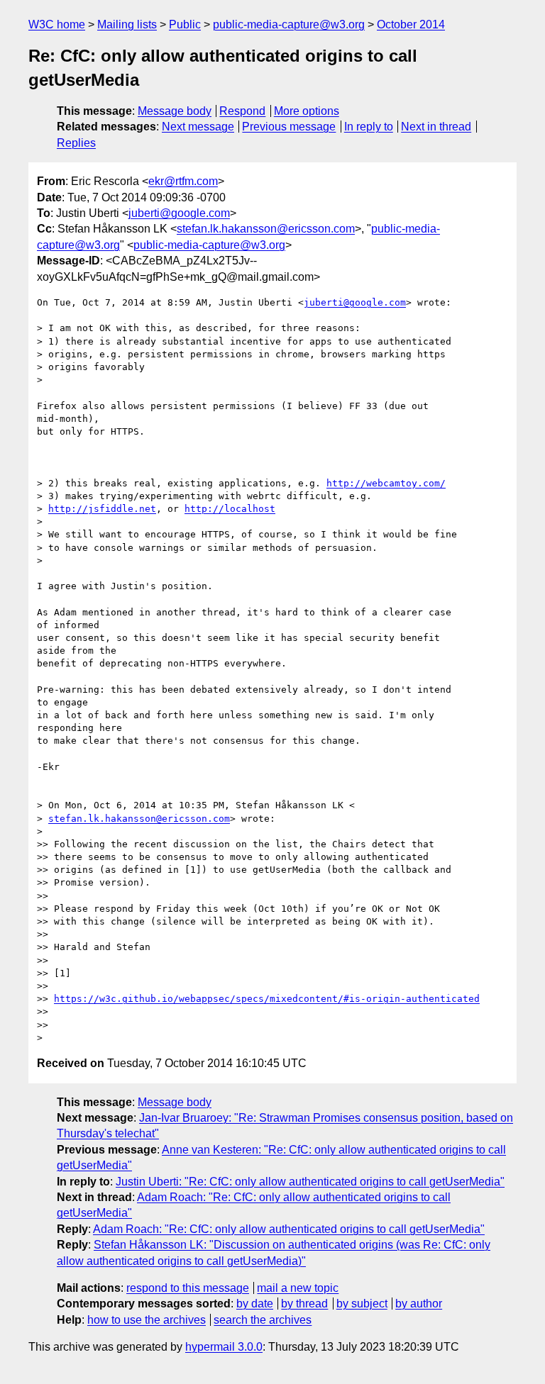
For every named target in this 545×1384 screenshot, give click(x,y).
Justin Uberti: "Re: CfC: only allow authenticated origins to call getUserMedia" (310, 1182)
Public (185, 24)
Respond (242, 111)
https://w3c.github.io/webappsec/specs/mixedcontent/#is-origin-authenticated (267, 998)
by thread (304, 1304)
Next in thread (436, 127)
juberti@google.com (179, 213)
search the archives (263, 1320)
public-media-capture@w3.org (289, 24)
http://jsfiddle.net (102, 508)
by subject (361, 1304)
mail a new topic (297, 1288)
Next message (198, 127)
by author (418, 1304)
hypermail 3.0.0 (224, 1347)
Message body (174, 111)
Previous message (289, 127)
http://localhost (230, 508)
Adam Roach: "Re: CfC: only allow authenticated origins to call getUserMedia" (289, 1229)
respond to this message (187, 1288)
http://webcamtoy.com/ (386, 483)
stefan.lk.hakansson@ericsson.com (266, 229)
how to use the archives (146, 1320)
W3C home (56, 24)
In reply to (368, 127)
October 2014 (411, 24)
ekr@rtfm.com (183, 181)
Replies (76, 143)
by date (254, 1304)
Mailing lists (127, 24)
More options (306, 111)
